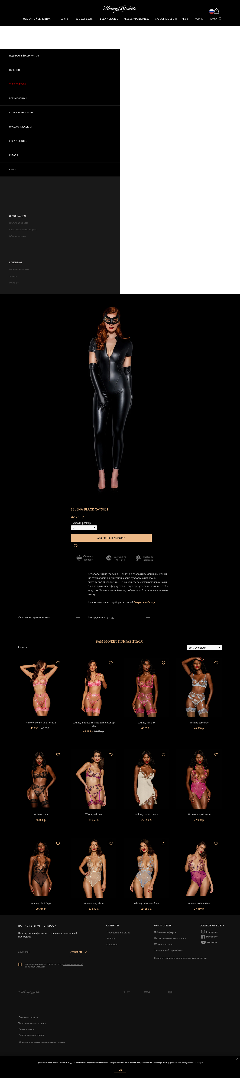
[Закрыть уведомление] (237, 1058)
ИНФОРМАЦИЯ (17, 216)
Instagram (212, 932)
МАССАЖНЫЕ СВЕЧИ (20, 127)
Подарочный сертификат (168, 950)
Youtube (212, 942)
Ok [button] (120, 1069)
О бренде (14, 283)
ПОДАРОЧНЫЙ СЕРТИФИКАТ (36, 19)
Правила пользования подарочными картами (180, 958)
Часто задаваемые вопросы (23, 229)
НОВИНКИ (64, 19)
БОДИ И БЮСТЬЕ (109, 19)
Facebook (212, 936)
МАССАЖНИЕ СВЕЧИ (166, 19)
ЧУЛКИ (185, 19)
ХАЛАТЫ (199, 19)
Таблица (13, 276)
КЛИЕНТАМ (15, 262)
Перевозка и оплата (19, 269)
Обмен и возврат (17, 236)
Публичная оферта (18, 223)
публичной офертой (73, 964)
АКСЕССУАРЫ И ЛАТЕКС (136, 19)
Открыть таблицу (144, 602)
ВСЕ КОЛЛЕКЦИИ (84, 19)
